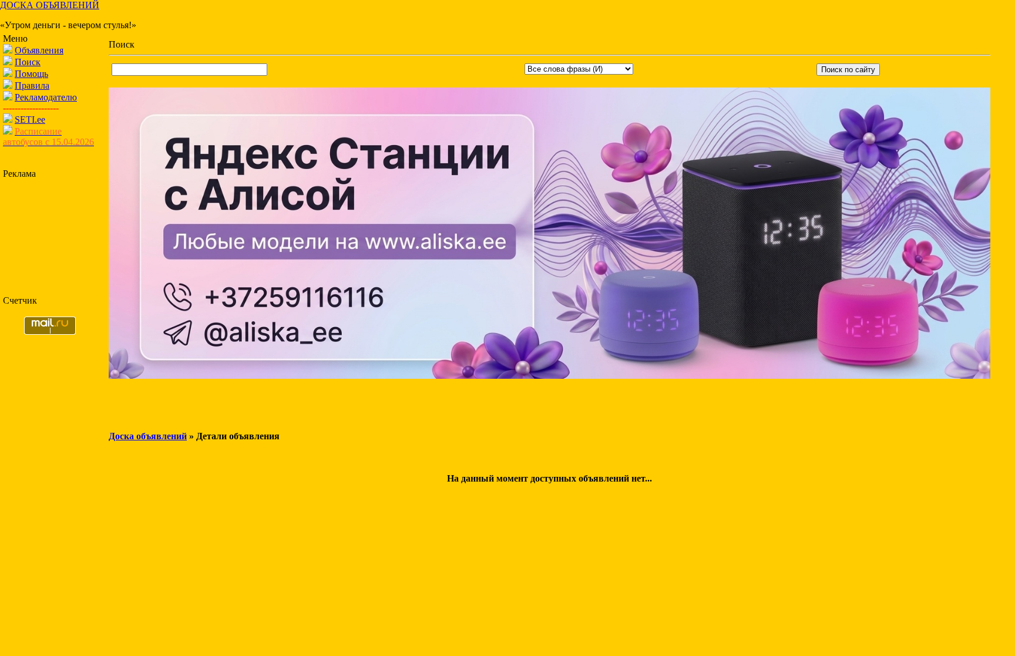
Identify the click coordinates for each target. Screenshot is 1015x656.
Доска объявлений (148, 436)
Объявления (39, 50)
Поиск (28, 62)
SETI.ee (30, 120)
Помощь (31, 74)
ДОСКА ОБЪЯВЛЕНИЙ (49, 5)
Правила (32, 85)
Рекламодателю (46, 97)
